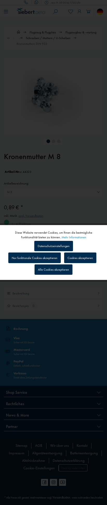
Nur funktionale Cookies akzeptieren (34, 258)
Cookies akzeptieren (80, 258)
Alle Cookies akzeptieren (53, 270)
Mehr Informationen (74, 237)
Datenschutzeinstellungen (54, 246)
